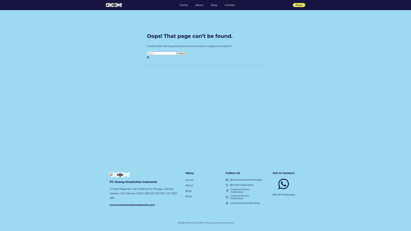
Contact (230, 5)
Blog (214, 5)
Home (184, 5)
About (199, 5)
